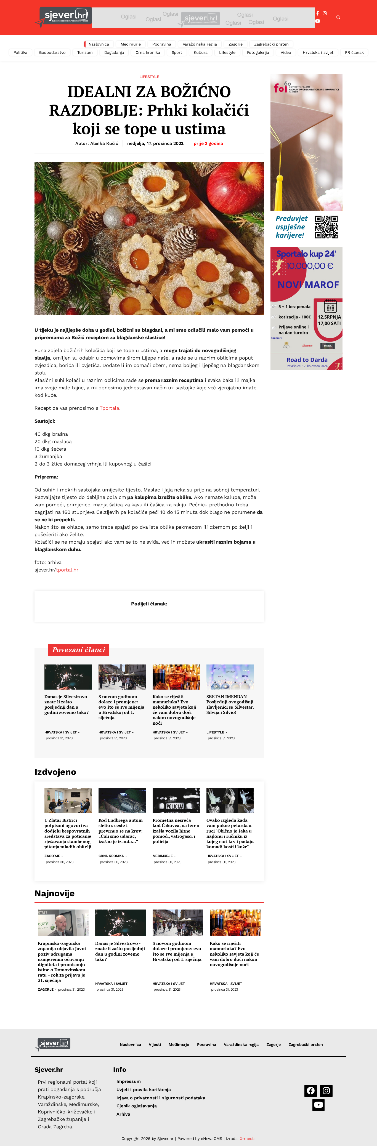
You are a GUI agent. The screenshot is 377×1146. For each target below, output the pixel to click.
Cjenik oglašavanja (136, 1105)
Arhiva (123, 1114)
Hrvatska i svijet (318, 52)
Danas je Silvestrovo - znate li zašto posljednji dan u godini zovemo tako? (67, 704)
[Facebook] (317, 13)
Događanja (114, 52)
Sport (177, 52)
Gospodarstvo (52, 52)
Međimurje (131, 44)
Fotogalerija (258, 52)
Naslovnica (99, 44)
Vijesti (155, 1044)
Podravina (161, 44)
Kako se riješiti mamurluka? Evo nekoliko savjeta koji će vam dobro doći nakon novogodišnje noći (174, 710)
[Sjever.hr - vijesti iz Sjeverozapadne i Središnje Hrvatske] (63, 18)
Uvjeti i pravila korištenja (143, 1089)
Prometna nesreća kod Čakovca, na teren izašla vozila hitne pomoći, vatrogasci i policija (176, 831)
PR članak (354, 52)
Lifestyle (227, 52)
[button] (338, 18)
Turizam (85, 52)
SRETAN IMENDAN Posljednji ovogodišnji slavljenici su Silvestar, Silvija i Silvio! (230, 704)
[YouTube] (317, 21)
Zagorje (236, 44)
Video (286, 52)
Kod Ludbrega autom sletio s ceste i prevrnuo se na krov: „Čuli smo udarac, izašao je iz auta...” (121, 831)
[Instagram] (324, 13)
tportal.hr (67, 570)
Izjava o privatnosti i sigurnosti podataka (160, 1097)
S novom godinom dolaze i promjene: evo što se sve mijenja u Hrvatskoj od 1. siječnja (121, 707)
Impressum (128, 1081)
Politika (21, 52)
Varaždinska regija (200, 44)
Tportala (109, 408)
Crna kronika (148, 52)
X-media (248, 1138)
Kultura (201, 52)
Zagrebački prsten (271, 44)
